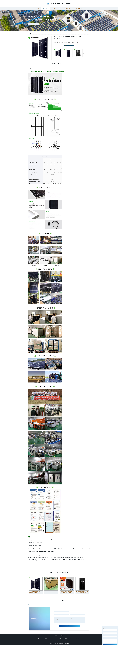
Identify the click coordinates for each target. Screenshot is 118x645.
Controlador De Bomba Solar (74, 559)
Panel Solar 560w (82, 559)
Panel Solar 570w (52, 559)
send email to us (69, 45)
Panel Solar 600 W (67, 559)
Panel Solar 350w (36, 559)
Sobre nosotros (78, 8)
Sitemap (67, 643)
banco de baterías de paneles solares (37, 560)
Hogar (38, 8)
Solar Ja (48, 559)
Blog (60, 8)
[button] (29, 3)
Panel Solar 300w (30, 559)
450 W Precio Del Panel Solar (59, 559)
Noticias (53, 8)
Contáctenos (68, 8)
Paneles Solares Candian (43, 559)
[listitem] (59, 53)
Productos (45, 8)
